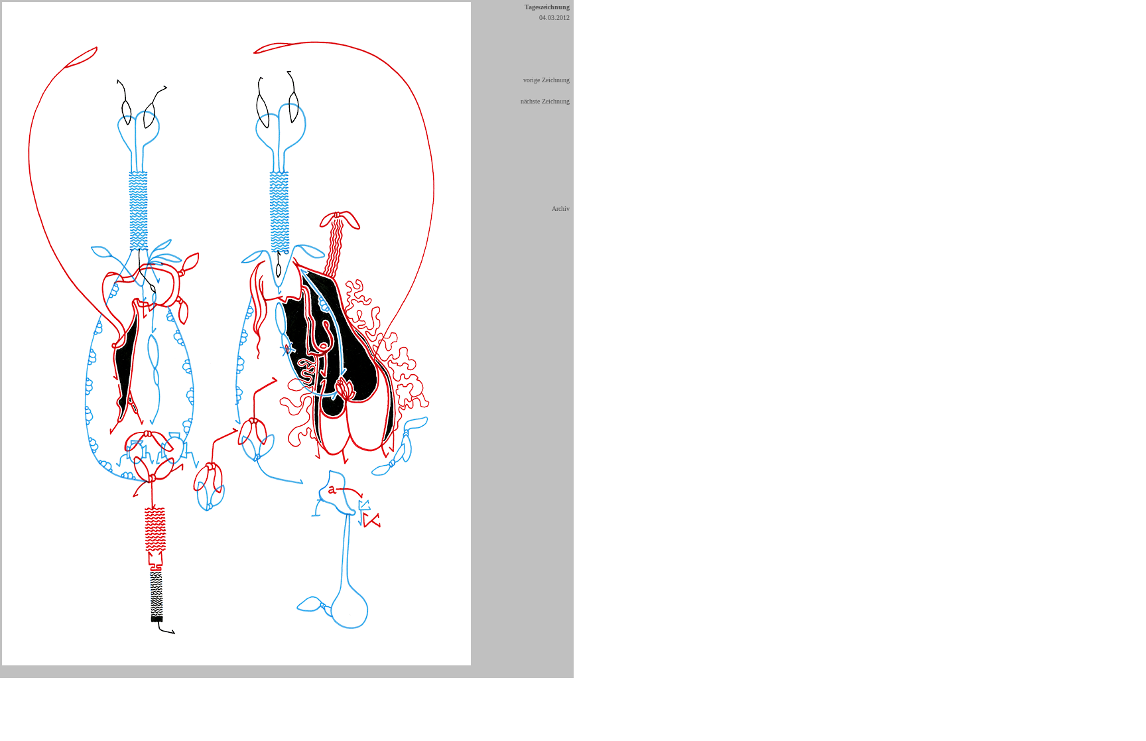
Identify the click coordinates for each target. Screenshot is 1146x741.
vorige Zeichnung (546, 80)
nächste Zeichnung (545, 101)
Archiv (561, 208)
